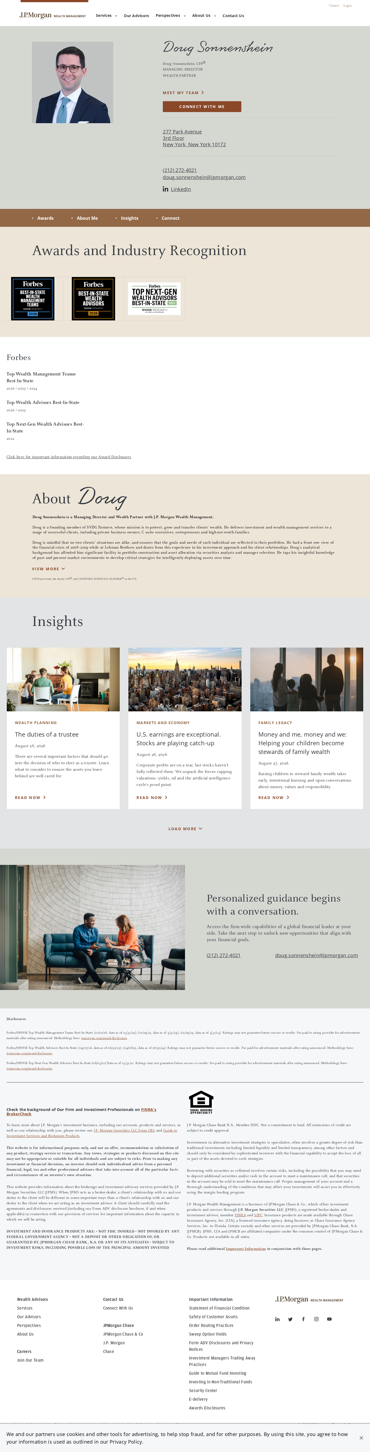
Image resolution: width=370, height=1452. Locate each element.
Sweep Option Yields (208, 1334)
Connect (171, 218)
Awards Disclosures (207, 1408)
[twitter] (294, 1320)
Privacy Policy (126, 1441)
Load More (182, 828)
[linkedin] (281, 1320)
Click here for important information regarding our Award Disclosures (69, 457)
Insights (129, 218)
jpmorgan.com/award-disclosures (104, 1038)
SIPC (258, 1215)
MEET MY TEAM (181, 92)
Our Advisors (29, 1317)
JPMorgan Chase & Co (123, 1334)
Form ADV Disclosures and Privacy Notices (221, 1346)
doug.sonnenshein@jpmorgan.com (204, 177)
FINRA (240, 1215)
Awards (45, 218)
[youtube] (329, 1320)
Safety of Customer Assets (213, 1317)
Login (347, 5)
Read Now (28, 797)
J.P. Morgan (114, 1343)
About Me (87, 218)
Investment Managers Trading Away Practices (222, 1361)
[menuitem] (136, 16)
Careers (334, 5)
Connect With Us (118, 1308)
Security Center (203, 1391)
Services (104, 15)
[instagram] (320, 1320)
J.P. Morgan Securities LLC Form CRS (124, 1131)
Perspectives (168, 15)
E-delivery (198, 1399)
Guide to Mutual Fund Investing (217, 1373)
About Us (201, 15)
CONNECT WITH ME (202, 106)
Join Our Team (30, 1360)
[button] (361, 1438)
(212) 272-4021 (224, 955)
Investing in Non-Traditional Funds (220, 1382)
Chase (108, 1351)
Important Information (246, 1249)
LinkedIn (181, 189)
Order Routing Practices (211, 1325)
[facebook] (307, 1320)
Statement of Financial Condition (219, 1308)
